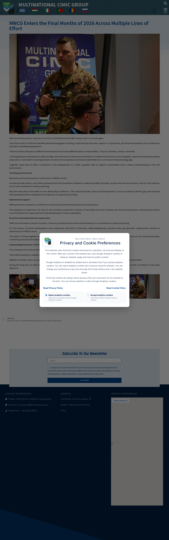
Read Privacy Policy (53, 288)
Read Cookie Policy (116, 288)
